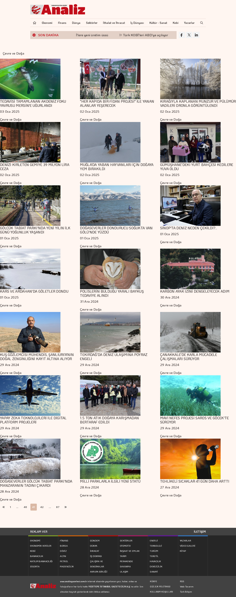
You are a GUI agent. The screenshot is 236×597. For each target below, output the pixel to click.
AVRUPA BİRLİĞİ (98, 571)
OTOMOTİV (125, 545)
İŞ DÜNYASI (96, 556)
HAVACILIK (155, 561)
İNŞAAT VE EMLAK (130, 550)
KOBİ (32, 550)
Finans (62, 23)
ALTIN (63, 556)
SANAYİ (154, 571)
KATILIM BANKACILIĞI (41, 561)
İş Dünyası (137, 23)
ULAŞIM (124, 571)
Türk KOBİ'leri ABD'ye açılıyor (125, 35)
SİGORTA (35, 566)
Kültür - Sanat (158, 23)
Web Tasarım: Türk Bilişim (187, 589)
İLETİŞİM (200, 531)
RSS (182, 581)
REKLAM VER (38, 531)
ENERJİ (154, 540)
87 (57, 507)
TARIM (123, 556)
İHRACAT (94, 550)
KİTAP (183, 550)
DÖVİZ (63, 550)
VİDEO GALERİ (187, 545)
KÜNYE (153, 581)
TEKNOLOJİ (156, 545)
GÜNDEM (95, 540)
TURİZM (154, 550)
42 (42, 507)
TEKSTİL (154, 556)
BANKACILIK (36, 556)
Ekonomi (47, 23)
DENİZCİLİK (156, 566)
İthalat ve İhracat (114, 23)
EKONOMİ (35, 540)
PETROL (64, 561)
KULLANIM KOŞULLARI (161, 591)
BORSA (64, 545)
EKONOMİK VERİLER (40, 545)
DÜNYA (93, 545)
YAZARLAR (185, 540)
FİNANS (64, 540)
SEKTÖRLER (126, 540)
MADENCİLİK (67, 566)
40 (25, 507)
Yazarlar (189, 23)
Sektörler (92, 23)
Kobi (175, 23)
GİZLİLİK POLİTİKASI (160, 586)
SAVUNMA (125, 566)
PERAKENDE (126, 561)
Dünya (76, 23)
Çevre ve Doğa (10, 119)
